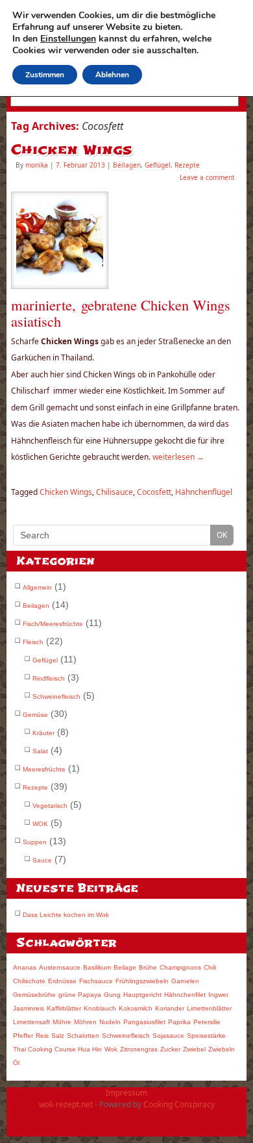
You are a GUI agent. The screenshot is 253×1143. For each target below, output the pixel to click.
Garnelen (185, 981)
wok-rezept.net (66, 1104)
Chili (210, 967)
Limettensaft (31, 1021)
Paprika (179, 1021)
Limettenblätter (209, 1008)
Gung (112, 994)
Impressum (126, 1092)
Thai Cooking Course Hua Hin (57, 1049)
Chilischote (29, 981)
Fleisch (33, 642)
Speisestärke (206, 1035)
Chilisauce (114, 491)
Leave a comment (207, 177)
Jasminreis (28, 1008)
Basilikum (97, 967)
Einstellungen (68, 39)
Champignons (180, 967)
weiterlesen (178, 456)
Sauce (42, 860)
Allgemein (37, 587)
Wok (110, 1049)
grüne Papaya (79, 994)
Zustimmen (44, 74)
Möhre (62, 1021)
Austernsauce (59, 967)
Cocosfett (154, 491)
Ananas (24, 967)
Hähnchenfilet (185, 994)
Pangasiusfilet (144, 1021)
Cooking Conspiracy (179, 1104)
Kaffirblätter (64, 1008)
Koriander (169, 1008)
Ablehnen (112, 74)
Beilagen (127, 165)
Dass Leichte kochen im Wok (66, 914)
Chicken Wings (71, 149)
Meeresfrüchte (44, 769)
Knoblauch (100, 1008)
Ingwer (218, 994)
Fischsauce (96, 981)
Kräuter (43, 732)
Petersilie (207, 1021)
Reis (42, 1035)
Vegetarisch (49, 805)
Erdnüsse (62, 981)
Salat (40, 751)
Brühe (148, 967)
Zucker (170, 1049)
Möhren (85, 1021)
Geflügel (158, 165)
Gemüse (35, 714)
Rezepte (187, 165)
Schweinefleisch (56, 696)
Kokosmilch (135, 1008)
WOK (40, 823)
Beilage (125, 967)
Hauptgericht (142, 994)
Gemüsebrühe (34, 994)
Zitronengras (139, 1049)
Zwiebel (194, 1049)
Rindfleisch (48, 678)
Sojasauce (168, 1035)
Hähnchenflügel (203, 491)
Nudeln (110, 1021)
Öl (16, 1062)
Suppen (35, 842)
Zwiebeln (221, 1049)
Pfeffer (23, 1035)
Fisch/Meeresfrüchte (53, 623)
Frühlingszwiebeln (142, 981)
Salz (57, 1035)
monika (36, 165)
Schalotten (83, 1035)
